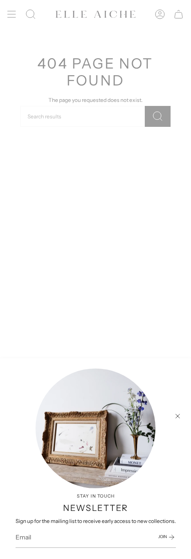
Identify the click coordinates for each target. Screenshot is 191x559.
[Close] (177, 416)
